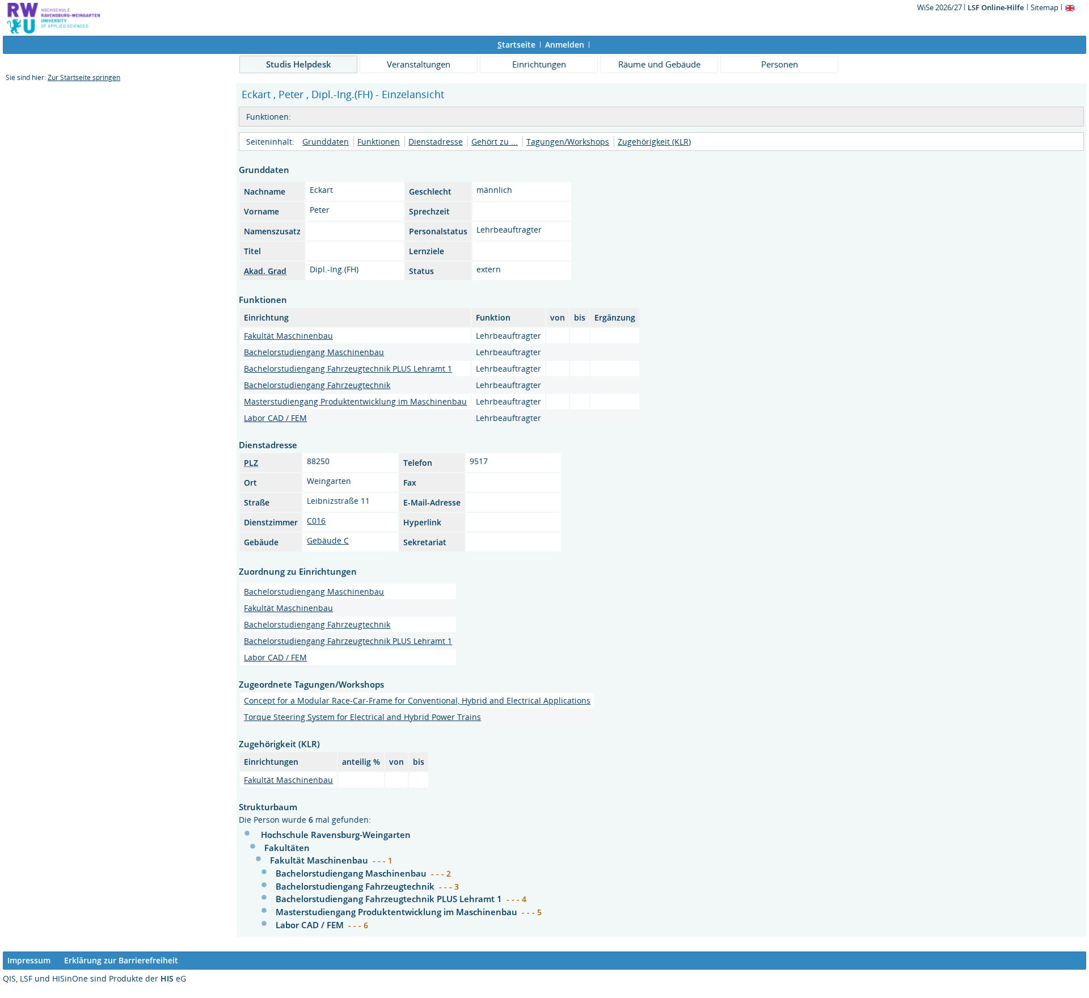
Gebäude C (328, 540)
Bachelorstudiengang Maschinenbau (314, 352)
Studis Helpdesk (298, 64)
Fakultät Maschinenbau (288, 335)
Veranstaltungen (418, 64)
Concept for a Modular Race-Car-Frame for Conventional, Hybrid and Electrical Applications (417, 700)
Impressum (28, 960)
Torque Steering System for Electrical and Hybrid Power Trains (362, 716)
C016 (316, 520)
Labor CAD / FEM (275, 417)
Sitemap (1044, 7)
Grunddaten (325, 141)
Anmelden (564, 44)
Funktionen (378, 141)
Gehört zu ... (494, 141)
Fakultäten (287, 847)
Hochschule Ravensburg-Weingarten (336, 834)
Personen (779, 64)
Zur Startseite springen (84, 77)
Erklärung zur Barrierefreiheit (121, 960)
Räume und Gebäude (659, 64)
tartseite (516, 44)
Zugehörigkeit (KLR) (654, 141)
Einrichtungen (539, 64)
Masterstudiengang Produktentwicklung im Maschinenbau (355, 401)
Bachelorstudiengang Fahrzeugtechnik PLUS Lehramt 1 (348, 368)
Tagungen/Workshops (567, 141)
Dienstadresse (435, 141)
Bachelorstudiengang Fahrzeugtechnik (317, 385)
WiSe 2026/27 (940, 7)
